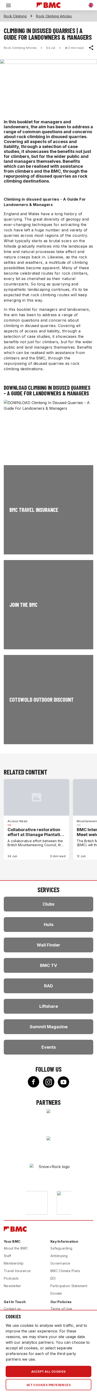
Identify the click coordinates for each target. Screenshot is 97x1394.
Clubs (48, 904)
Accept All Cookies (48, 1371)
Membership (14, 1263)
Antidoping (59, 1256)
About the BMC (16, 1248)
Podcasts (11, 1278)
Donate (56, 1293)
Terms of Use (61, 1309)
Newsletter (12, 1286)
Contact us (12, 1309)
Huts (48, 924)
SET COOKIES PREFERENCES (48, 1385)
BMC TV (48, 965)
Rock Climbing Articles (54, 16)
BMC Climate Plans (65, 1271)
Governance (60, 1263)
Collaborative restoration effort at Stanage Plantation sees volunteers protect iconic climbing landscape (36, 832)
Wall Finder (48, 944)
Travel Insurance (17, 1271)
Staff (7, 1256)
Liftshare (48, 1006)
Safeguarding (61, 1248)
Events (48, 1047)
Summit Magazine (49, 1026)
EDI (53, 1278)
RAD (48, 985)
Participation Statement (68, 1286)
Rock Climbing (15, 16)
